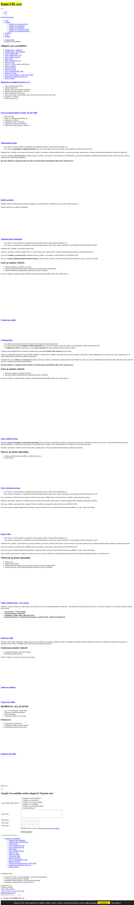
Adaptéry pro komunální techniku (19, 31)
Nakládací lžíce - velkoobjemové (15, 52)
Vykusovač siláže (10, 68)
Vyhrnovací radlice (8, 320)
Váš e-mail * (5, 823)
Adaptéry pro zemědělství (17, 27)
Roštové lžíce (9, 59)
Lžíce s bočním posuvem (10, 488)
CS (6, 14)
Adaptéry (7, 22)
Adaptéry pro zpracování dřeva (18, 24)
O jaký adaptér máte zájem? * (10, 803)
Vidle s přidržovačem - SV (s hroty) (15, 603)
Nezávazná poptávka (7, 17)
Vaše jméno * (5, 820)
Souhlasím (104, 903)
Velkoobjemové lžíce (9, 143)
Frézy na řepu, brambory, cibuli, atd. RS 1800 (19, 75)
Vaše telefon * (5, 826)
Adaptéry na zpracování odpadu (32, 802)
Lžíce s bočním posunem (12, 57)
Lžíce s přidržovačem (9, 439)
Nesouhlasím (116, 903)
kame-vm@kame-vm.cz (8, 893)
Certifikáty (8, 33)
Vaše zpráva (5, 814)
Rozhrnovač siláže (10, 69)
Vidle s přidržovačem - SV (13, 61)
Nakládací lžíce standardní (11, 239)
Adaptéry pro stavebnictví (17, 26)
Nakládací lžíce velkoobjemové (18, 842)
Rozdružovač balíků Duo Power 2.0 (16, 76)
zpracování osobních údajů (51, 828)
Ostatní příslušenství (29, 808)
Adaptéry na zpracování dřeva (32, 798)
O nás (6, 20)
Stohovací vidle (10, 62)
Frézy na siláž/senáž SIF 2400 (14, 71)
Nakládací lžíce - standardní (13, 50)
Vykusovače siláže (8, 702)
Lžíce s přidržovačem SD (16, 845)
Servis (7, 35)
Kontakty (7, 36)
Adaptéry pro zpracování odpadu (19, 29)
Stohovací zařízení (10, 66)
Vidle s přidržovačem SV (16, 851)
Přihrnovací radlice (10, 73)
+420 (6, 891)
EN (6, 12)
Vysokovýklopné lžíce (11, 53)
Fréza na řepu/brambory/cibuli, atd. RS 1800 (19, 113)
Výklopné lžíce (6, 340)
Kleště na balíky (10, 78)
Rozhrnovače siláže (8, 754)
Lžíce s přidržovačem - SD (13, 55)
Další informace (91, 903)
